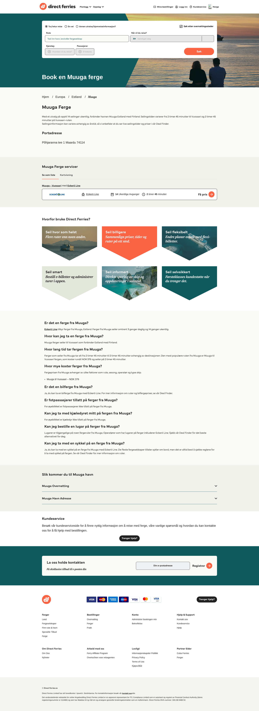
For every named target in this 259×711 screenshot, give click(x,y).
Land (44, 619)
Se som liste (48, 175)
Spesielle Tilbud (49, 632)
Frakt (89, 627)
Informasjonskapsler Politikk (145, 653)
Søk (198, 51)
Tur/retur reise (55, 26)
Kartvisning (66, 175)
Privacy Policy (138, 657)
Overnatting (92, 619)
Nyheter (45, 657)
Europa (60, 97)
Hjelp (179, 627)
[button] (129, 486)
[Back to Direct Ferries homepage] (58, 7)
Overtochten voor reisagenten (101, 657)
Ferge (45, 636)
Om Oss (46, 653)
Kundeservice (183, 623)
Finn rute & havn (49, 627)
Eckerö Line (73, 185)
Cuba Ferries (183, 653)
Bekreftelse (137, 623)
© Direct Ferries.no (50, 688)
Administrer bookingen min (144, 619)
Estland (76, 97)
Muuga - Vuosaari (51, 185)
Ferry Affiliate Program (97, 653)
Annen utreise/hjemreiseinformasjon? (97, 26)
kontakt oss (127, 693)
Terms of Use (138, 661)
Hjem (45, 97)
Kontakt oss (182, 619)
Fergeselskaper (49, 623)
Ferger (90, 623)
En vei (71, 26)
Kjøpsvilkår (137, 666)
